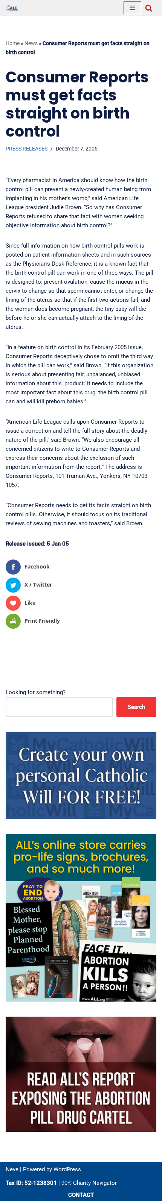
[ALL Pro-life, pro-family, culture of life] (12, 8)
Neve (12, 1169)
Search (136, 707)
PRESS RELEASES (26, 149)
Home (13, 43)
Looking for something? (36, 692)
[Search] (149, 8)
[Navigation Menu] (132, 8)
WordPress (67, 1169)
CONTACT (81, 1195)
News (31, 43)
